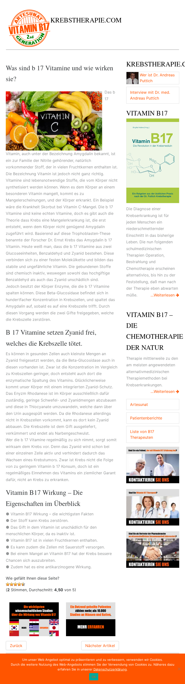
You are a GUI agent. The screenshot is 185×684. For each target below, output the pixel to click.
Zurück (16, 645)
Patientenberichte (146, 418)
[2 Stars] (11, 584)
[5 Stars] (23, 584)
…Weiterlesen (163, 295)
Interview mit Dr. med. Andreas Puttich (150, 95)
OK (94, 677)
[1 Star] (8, 584)
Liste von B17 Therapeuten (142, 434)
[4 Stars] (19, 584)
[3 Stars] (15, 584)
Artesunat (139, 404)
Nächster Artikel (100, 645)
